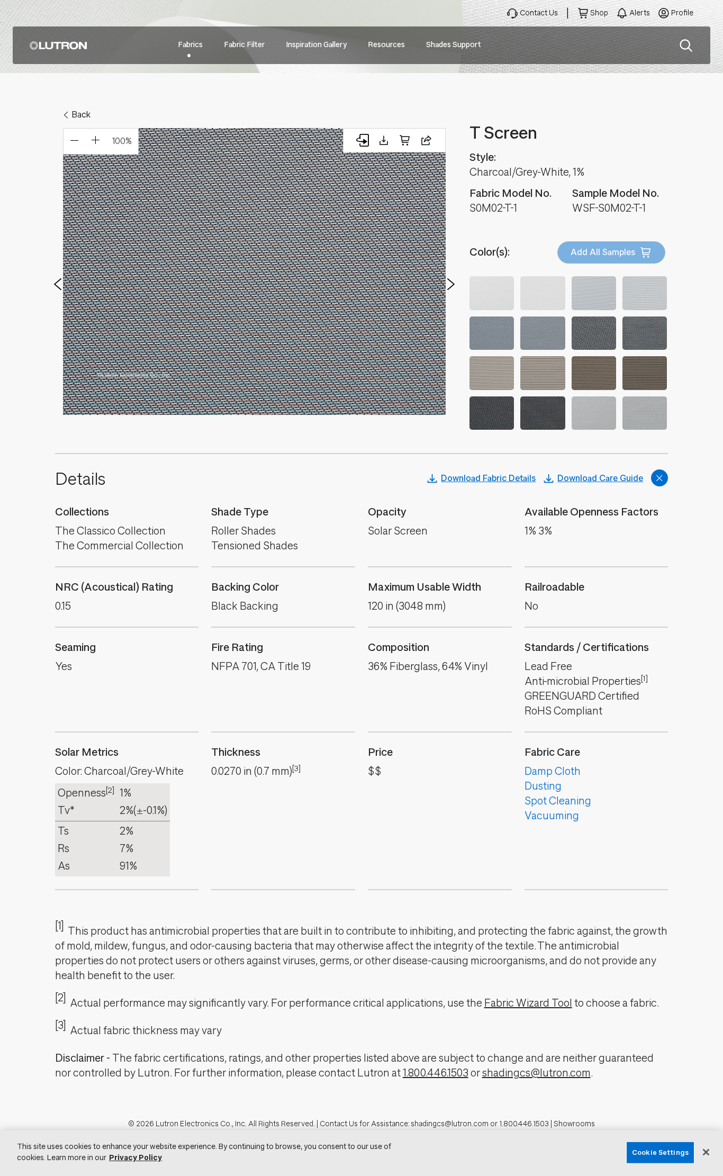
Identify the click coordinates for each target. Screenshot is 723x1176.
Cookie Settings (660, 1152)
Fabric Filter (244, 44)
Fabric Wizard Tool (528, 1003)
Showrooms (574, 1123)
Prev (58, 284)
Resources (386, 44)
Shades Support (453, 44)
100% (122, 141)
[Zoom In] (95, 141)
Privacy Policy (135, 1157)
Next (451, 284)
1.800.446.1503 (435, 1073)
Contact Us (539, 12)
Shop (599, 12)
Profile (682, 12)
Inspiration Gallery (316, 44)
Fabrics (190, 44)
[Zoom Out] (74, 141)
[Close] (706, 1152)
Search (686, 45)
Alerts (639, 12)
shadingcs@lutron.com (536, 1073)
